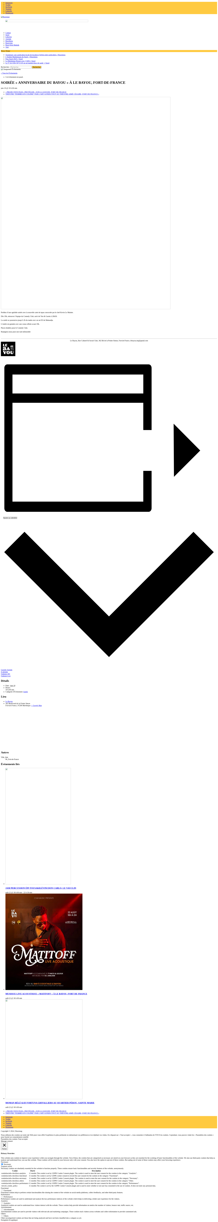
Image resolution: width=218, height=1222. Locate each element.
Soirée (25, 692)
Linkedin (8, 1125)
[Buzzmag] (109, 17)
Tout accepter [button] (23, 1139)
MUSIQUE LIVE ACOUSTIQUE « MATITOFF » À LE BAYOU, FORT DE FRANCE (46, 994)
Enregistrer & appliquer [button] (9, 1220)
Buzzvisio (9, 43)
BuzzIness (9, 41)
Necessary (7, 1164)
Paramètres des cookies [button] (9, 1139)
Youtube (8, 1123)
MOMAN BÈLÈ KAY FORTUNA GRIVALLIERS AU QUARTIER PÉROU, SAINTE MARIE (49, 1103)
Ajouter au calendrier (10, 518)
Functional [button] (5, 1188)
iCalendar (4, 672)
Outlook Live (6, 676)
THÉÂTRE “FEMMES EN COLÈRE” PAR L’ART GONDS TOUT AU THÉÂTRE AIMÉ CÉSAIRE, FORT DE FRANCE (52, 94)
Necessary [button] (4, 1162)
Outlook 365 (5, 674)
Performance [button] (5, 1195)
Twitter (8, 1119)
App (7, 47)
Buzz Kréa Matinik (12, 45)
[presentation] (38, 884)
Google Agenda (6, 670)
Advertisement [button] (6, 1207)
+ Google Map (36, 705)
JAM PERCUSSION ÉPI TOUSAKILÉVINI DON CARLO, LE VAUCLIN (40, 888)
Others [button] (3, 1214)
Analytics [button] (4, 1201)
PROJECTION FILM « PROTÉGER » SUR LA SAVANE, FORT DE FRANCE (35, 92)
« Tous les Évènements (9, 73)
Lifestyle (8, 37)
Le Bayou (9, 701)
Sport (7, 35)
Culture (8, 33)
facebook (8, 1121)
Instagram (8, 1117)
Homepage (9, 1127)
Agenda (8, 39)
